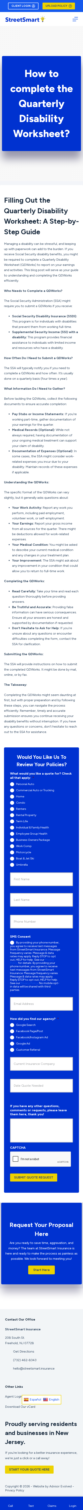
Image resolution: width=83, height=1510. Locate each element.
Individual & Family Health (32, 827)
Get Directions (23, 1351)
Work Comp (24, 846)
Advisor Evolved (60, 1486)
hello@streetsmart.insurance (34, 1368)
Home (20, 796)
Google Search (26, 1025)
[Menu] (75, 19)
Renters (21, 808)
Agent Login (14, 1396)
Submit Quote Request (33, 1177)
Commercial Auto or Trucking (35, 790)
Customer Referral (28, 1049)
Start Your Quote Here (29, 1469)
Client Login (21, 5)
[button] (41, 1270)
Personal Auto (25, 784)
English (54, 1399)
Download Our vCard (20, 1407)
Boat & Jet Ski (25, 858)
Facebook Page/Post (29, 1031)
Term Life (22, 821)
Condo (20, 802)
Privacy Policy (29, 983)
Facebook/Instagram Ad (32, 1037)
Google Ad (23, 1043)
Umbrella (22, 864)
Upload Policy (56, 5)
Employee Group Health (31, 833)
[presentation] (40, 1159)
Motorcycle (23, 852)
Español (35, 1399)
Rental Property (26, 815)
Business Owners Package (33, 839)
